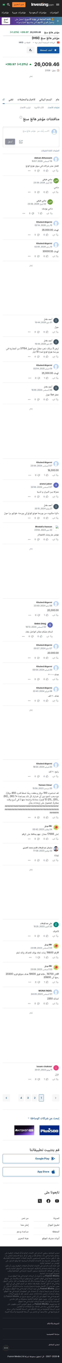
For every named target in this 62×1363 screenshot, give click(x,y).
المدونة (56, 1218)
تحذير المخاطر (54, 1344)
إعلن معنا (24, 1224)
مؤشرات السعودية (37, 13)
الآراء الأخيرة (39, 107)
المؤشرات (54, 13)
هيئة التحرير (23, 1238)
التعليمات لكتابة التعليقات (50, 150)
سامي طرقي (47, 179)
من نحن (24, 1218)
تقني (11, 99)
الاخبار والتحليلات (26, 99)
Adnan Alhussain (43, 158)
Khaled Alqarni (44, 222)
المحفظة (55, 1231)
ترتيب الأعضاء (25, 107)
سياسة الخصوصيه (53, 1334)
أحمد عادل (48, 319)
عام (57, 99)
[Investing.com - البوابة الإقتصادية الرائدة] (42, 5)
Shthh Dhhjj (40, 623)
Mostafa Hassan (43, 526)
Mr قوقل (48, 826)
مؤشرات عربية (19, 13)
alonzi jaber (46, 484)
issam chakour (44, 1066)
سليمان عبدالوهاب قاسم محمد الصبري (37, 847)
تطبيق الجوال (53, 1224)
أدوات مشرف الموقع (50, 1238)
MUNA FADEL (45, 991)
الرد (53, 170)
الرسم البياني (45, 99)
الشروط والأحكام (53, 1323)
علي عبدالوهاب (46, 923)
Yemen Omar (45, 785)
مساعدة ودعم (22, 1231)
